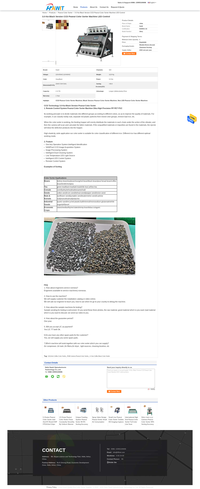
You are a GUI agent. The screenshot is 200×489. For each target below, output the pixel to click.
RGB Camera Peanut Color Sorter (77, 356)
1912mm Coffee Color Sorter (57, 356)
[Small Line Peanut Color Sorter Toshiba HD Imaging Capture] (116, 410)
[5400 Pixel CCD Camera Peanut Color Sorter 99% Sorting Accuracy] (149, 410)
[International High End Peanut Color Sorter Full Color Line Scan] (132, 410)
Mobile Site (113, 462)
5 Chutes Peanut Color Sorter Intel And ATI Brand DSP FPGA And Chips (50, 420)
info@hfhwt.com (119, 452)
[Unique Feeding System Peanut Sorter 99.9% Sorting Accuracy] (83, 410)
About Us (93, 7)
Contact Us (104, 7)
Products (84, 7)
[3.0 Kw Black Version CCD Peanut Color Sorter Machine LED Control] (48, 26)
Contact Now (130, 53)
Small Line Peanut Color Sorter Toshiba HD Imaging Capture (116, 419)
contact (54, 450)
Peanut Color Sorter (65, 12)
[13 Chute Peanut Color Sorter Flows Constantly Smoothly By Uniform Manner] (67, 410)
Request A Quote (117, 7)
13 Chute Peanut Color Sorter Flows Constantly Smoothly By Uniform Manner (66, 420)
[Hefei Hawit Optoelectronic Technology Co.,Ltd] (55, 6)
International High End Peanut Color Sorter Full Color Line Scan (131, 420)
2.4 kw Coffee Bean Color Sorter (100, 356)
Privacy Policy (52, 487)
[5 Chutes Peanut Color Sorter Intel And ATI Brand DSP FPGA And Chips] (50, 410)
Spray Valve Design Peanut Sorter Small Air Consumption (99, 419)
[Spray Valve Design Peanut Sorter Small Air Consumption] (100, 410)
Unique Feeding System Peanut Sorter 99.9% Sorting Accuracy (82, 420)
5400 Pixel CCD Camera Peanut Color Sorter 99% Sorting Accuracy (147, 420)
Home (75, 7)
